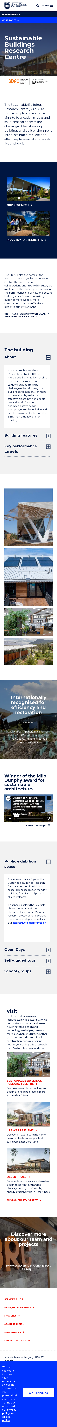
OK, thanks (39, 1392)
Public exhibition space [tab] (20, 864)
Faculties (10, 1315)
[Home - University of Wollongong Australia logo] (15, 5)
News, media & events (17, 1307)
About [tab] (10, 357)
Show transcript (36, 825)
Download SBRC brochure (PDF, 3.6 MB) (28, 1267)
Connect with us (15, 1340)
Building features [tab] (20, 435)
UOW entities (12, 1332)
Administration (14, 1324)
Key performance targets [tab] (20, 449)
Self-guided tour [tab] (19, 960)
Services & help (14, 1299)
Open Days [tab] (14, 949)
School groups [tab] (17, 971)
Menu (45, 5)
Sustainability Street (22, 1200)
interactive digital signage (28, 922)
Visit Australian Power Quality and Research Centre (27, 315)
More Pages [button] (9, 20)
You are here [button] (10, 14)
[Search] (37, 5)
